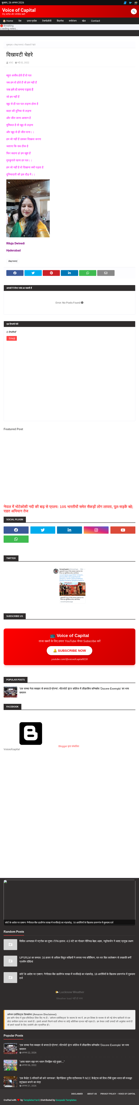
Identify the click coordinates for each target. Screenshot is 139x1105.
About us (92, 1094)
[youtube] (122, 530)
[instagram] (96, 530)
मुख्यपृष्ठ (9, 44)
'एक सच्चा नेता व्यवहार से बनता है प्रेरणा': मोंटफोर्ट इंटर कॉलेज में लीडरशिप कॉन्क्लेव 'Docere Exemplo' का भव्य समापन (74, 690)
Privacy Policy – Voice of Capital (117, 1094)
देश (19, 20)
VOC (11, 62)
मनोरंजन (73, 20)
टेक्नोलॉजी (46, 20)
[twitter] (42, 530)
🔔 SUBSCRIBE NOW (69, 650)
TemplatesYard (31, 1100)
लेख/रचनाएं (18, 44)
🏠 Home (8, 20)
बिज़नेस (60, 20)
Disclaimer (77, 1094)
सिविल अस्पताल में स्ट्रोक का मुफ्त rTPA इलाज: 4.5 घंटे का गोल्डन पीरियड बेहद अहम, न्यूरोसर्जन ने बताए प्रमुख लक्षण (76, 941)
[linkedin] (69, 530)
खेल (84, 20)
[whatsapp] (16, 539)
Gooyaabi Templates (66, 1100)
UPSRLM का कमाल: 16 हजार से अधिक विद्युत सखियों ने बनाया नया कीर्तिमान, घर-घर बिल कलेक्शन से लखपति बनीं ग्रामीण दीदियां (75, 959)
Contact (95, 20)
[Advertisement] (69, 788)
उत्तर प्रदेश (32, 20)
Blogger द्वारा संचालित (68, 746)
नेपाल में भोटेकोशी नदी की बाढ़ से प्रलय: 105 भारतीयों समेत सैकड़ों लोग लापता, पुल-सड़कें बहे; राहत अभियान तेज (68, 509)
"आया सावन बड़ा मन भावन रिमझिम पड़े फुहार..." (42, 1061)
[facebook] (16, 530)
